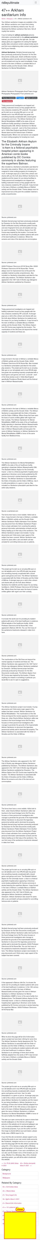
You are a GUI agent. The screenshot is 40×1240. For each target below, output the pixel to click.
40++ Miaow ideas (9, 1191)
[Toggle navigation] (35, 2)
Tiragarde (20, 98)
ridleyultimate (10, 2)
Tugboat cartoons (31, 98)
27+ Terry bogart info (10, 1195)
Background (7, 1174)
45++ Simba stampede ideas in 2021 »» (27, 1164)
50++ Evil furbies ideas (10, 1187)
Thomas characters (8, 98)
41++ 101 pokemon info (11, 1207)
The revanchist (7, 101)
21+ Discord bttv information (12, 1203)
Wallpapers (6, 1178)
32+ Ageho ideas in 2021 (11, 1199)
